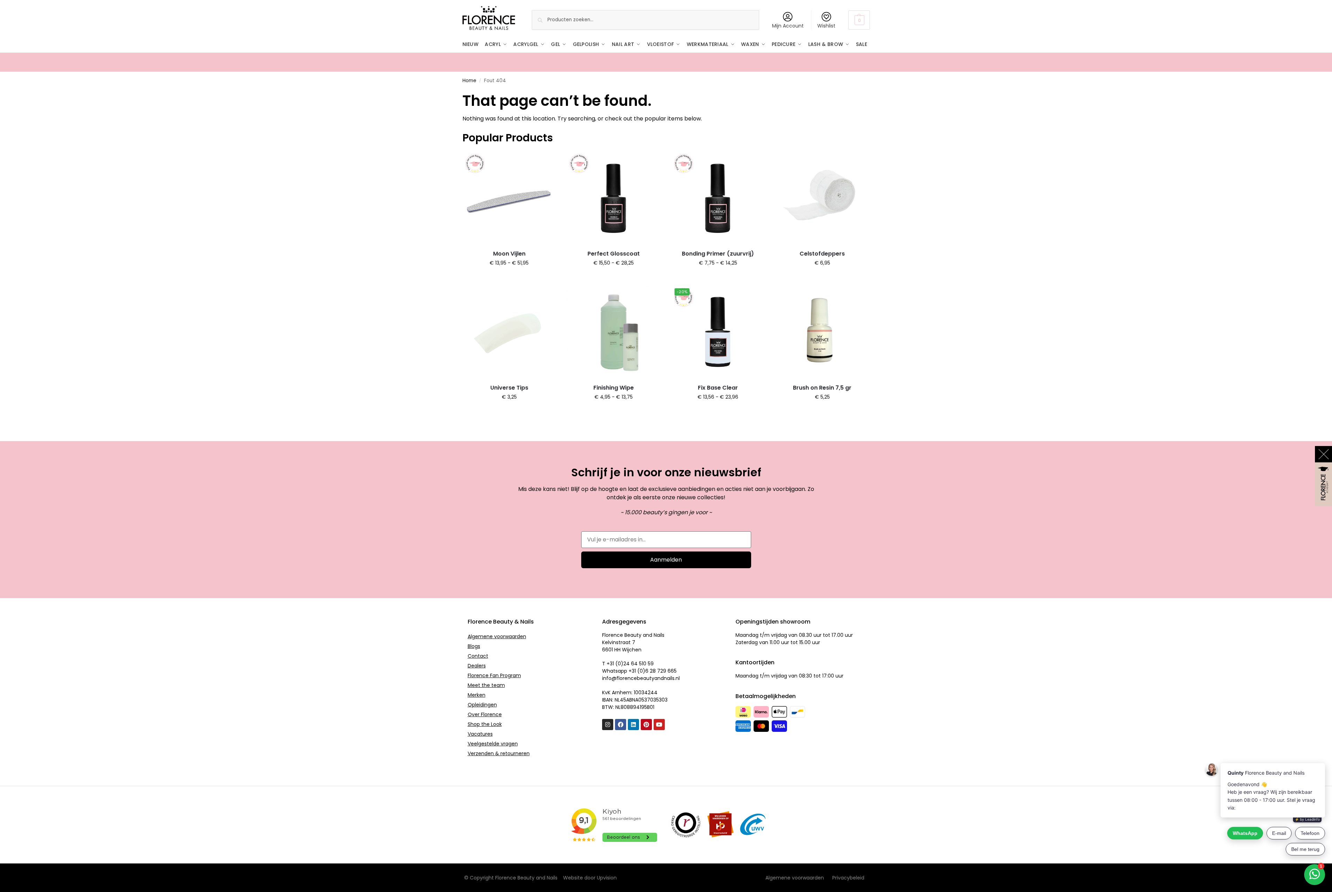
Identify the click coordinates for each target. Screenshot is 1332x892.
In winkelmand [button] (822, 277)
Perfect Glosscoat (613, 254)
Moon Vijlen (509, 254)
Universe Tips (509, 388)
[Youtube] (659, 724)
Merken (476, 694)
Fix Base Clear (718, 388)
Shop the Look (485, 724)
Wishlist (826, 25)
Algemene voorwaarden (497, 636)
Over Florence (485, 714)
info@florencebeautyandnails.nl (641, 678)
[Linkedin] (633, 724)
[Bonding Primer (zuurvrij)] (718, 198)
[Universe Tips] (509, 332)
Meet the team (486, 685)
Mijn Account (788, 25)
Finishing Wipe (613, 388)
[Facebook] (620, 724)
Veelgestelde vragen (493, 743)
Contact (478, 655)
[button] (859, 20)
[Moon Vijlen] (509, 198)
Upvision (607, 877)
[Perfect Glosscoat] (614, 198)
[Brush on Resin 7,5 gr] (822, 332)
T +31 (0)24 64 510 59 (628, 663)
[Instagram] (607, 724)
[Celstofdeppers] (822, 198)
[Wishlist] (545, 161)
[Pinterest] (646, 724)
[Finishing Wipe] (614, 332)
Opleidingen (482, 704)
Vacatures (480, 733)
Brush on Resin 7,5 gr (822, 388)
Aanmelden (666, 560)
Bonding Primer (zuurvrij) (718, 254)
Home (469, 80)
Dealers (477, 665)
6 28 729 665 (661, 670)
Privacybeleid (848, 877)
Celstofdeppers (822, 254)
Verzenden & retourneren (499, 753)
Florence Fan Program (494, 675)
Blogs (474, 646)
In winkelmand (509, 277)
